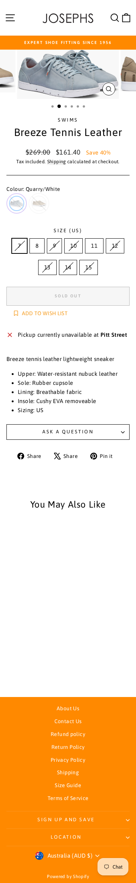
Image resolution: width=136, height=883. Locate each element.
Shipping (56, 161)
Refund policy (68, 734)
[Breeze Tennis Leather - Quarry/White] (25, 670)
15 (88, 267)
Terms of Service (68, 798)
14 (68, 267)
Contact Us (68, 721)
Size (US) (68, 230)
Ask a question (67, 431)
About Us (68, 708)
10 (73, 245)
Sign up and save (66, 819)
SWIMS (68, 120)
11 (94, 245)
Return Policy (68, 747)
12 (115, 245)
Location (66, 837)
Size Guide (68, 785)
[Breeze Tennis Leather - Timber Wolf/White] (34, 670)
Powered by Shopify (68, 876)
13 (47, 267)
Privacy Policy (68, 760)
